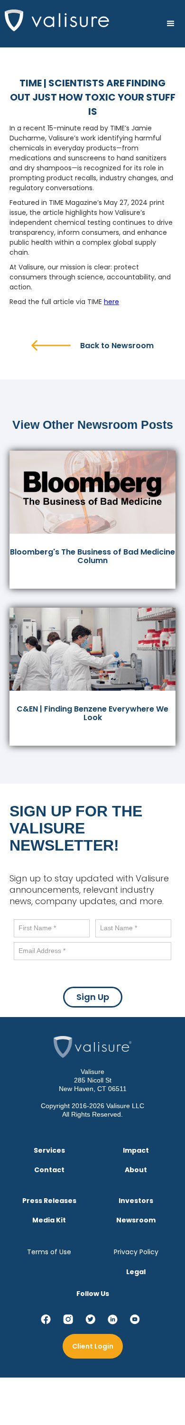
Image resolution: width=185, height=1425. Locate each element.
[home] (54, 20)
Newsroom (136, 1220)
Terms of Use (49, 1252)
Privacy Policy (136, 1252)
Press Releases (49, 1200)
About (136, 1170)
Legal (136, 1272)
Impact (136, 1150)
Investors (136, 1200)
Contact (49, 1170)
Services (49, 1150)
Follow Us (92, 1293)
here (111, 301)
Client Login (92, 1346)
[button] (171, 23)
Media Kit (49, 1220)
